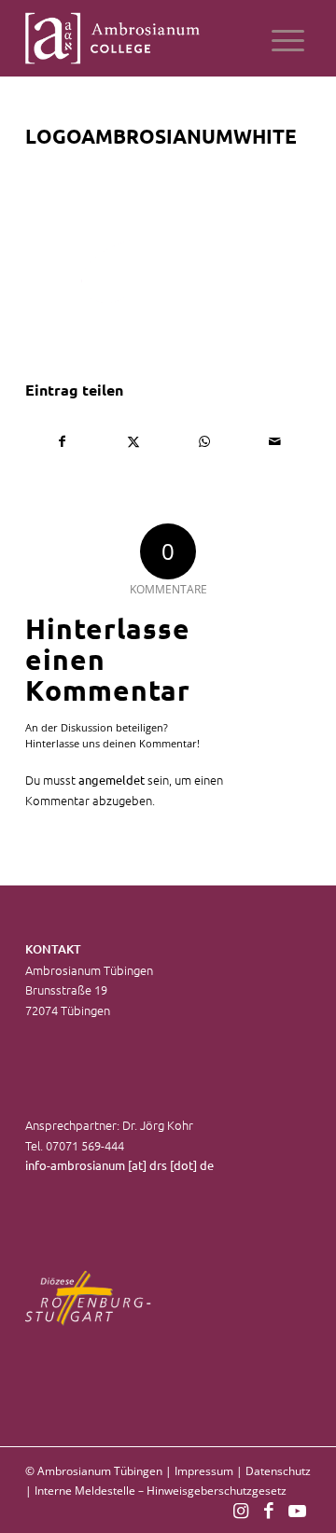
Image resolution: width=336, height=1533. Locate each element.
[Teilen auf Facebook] (61, 441)
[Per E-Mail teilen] (275, 441)
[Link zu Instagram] (241, 1510)
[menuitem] (288, 38)
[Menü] (288, 38)
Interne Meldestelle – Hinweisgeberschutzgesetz (161, 1490)
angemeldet (111, 779)
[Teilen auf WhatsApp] (204, 441)
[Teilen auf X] (133, 441)
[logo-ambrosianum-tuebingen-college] (139, 38)
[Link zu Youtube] (297, 1510)
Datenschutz (278, 1471)
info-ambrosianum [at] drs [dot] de (119, 1165)
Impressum (204, 1471)
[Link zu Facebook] (269, 1510)
